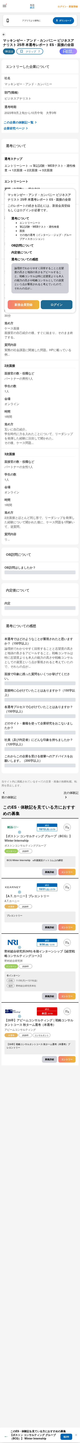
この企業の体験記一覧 (18, 122)
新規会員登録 (23, 304)
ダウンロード (65, 20)
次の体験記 (71, 793)
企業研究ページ (14, 128)
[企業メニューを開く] (12, 828)
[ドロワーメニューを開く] (4, 6)
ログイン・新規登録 (68, 6)
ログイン (57, 304)
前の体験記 (8, 797)
